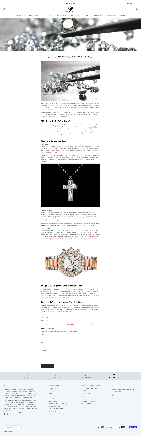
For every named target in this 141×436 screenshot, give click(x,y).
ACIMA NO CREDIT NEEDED (56, 409)
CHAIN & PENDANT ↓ (48, 16)
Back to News (70, 325)
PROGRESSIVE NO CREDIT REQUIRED (91, 386)
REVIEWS (51, 391)
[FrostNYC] (70, 9)
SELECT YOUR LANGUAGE (88, 401)
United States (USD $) (131, 3)
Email (42, 342)
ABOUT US (52, 393)
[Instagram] (7, 414)
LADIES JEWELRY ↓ (97, 16)
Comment (43, 351)
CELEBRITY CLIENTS (54, 386)
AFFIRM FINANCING (54, 406)
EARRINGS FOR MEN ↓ (111, 16)
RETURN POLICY (53, 401)
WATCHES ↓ (86, 16)
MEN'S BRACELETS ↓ (62, 16)
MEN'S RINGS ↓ (75, 16)
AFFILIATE (83, 396)
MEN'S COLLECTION (54, 411)
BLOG (82, 398)
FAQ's (50, 396)
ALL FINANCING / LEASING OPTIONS (59, 404)
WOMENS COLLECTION (55, 414)
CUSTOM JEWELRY (86, 393)
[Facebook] (4, 414)
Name (42, 334)
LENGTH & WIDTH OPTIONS (89, 388)
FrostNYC (10, 431)
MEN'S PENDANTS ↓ (34, 16)
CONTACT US (52, 388)
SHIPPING (51, 398)
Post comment (47, 366)
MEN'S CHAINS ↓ (20, 16)
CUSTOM (122, 16)
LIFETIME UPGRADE (86, 404)
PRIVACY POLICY (85, 391)
